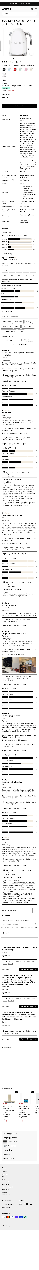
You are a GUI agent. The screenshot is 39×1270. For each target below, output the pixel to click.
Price (4, 80)
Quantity (5, 97)
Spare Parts (5, 1190)
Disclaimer (5, 1174)
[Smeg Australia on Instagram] (20, 1204)
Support (4, 1192)
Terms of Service (7, 1195)
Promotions (5, 1184)
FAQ (3, 1177)
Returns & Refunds (7, 1187)
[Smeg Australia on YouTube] (27, 1204)
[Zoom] (31, 53)
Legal (3, 1179)
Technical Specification (25, 221)
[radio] (4, 69)
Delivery (4, 1171)
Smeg (10, 1088)
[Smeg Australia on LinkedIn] (31, 1204)
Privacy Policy (6, 1182)
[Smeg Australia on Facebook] (24, 1204)
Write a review (25, 62)
